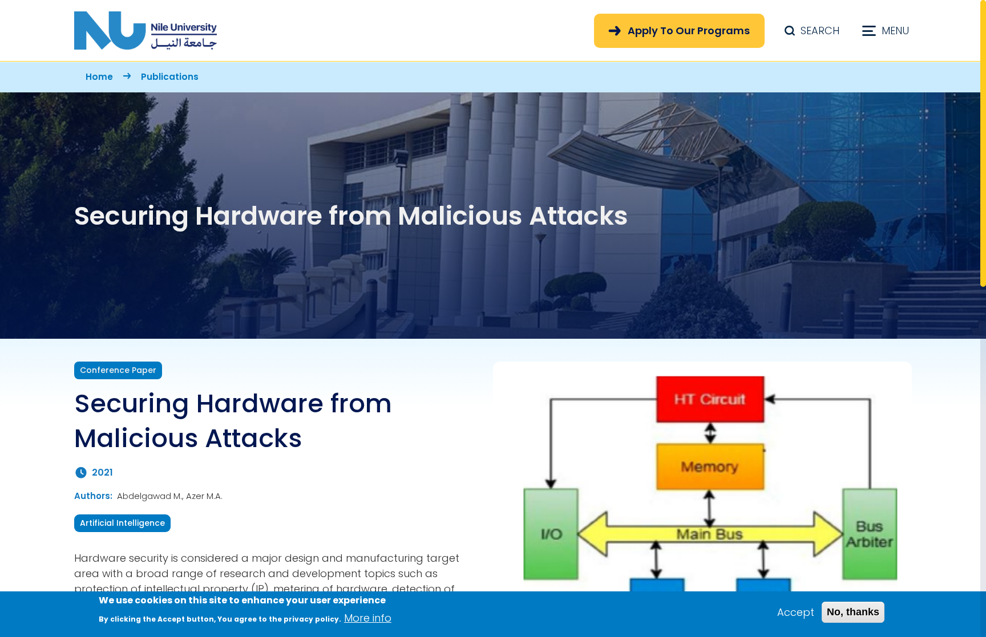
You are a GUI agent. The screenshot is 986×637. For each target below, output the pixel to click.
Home (99, 77)
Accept (795, 612)
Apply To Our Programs (689, 30)
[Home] (145, 30)
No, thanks (853, 612)
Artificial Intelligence (122, 523)
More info (367, 617)
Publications (170, 77)
